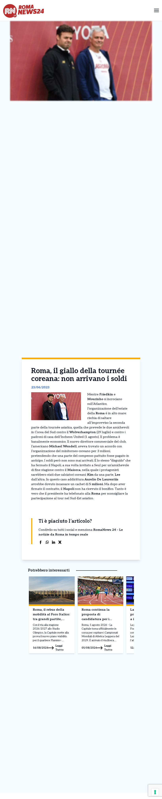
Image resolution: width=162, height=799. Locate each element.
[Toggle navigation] (156, 10)
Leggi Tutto (59, 647)
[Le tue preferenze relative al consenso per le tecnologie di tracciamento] (155, 792)
